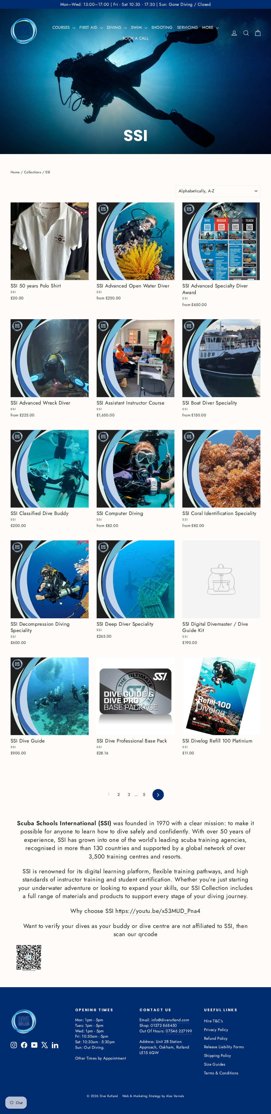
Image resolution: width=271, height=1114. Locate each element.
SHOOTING (162, 27)
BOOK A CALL (135, 38)
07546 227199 (179, 1031)
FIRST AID (89, 27)
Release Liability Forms (224, 1047)
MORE (208, 27)
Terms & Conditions (221, 1073)
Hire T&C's (213, 1021)
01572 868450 (164, 1025)
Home (15, 172)
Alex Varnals (175, 1096)
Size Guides (214, 1064)
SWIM (137, 27)
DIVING (115, 27)
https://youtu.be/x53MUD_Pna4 (158, 911)
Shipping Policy (217, 1056)
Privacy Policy (216, 1030)
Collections (32, 172)
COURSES (61, 27)
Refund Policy (216, 1038)
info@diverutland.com (170, 1020)
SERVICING (187, 27)
